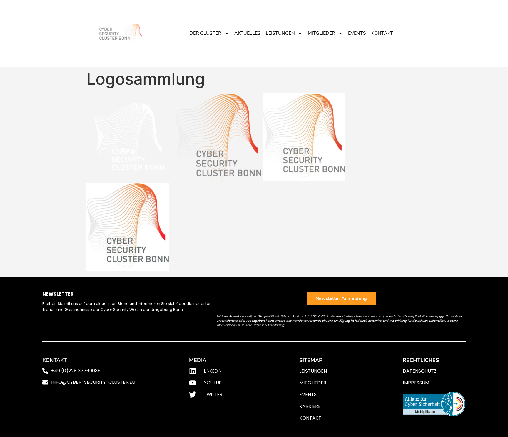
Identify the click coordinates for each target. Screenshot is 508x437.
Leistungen (280, 33)
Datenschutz (420, 371)
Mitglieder (321, 33)
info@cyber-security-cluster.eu (93, 382)
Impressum (416, 382)
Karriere (310, 406)
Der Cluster (205, 33)
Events (357, 33)
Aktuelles (247, 33)
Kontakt (382, 33)
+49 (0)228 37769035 (76, 370)
